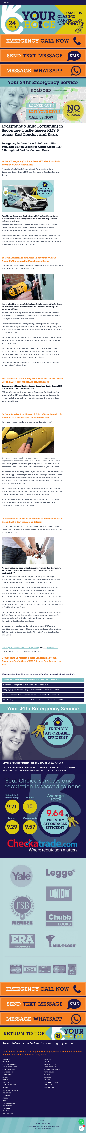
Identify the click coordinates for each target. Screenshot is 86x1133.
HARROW (6, 1082)
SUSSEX (5, 1100)
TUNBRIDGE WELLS (9, 1103)
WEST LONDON (8, 1113)
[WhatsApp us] (81, 1122)
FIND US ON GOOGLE (43, 1123)
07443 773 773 (52, 648)
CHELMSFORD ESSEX (10, 1067)
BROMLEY (6, 1062)
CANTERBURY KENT (9, 1064)
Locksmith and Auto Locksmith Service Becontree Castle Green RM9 (43, 680)
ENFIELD (5, 1077)
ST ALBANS (6, 1095)
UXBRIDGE (6, 1108)
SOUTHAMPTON (49, 1087)
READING (47, 1074)
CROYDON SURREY (9, 1069)
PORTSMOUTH (49, 1072)
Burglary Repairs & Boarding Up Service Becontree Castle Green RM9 (43, 690)
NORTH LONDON (50, 1067)
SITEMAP (43, 1120)
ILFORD (5, 1087)
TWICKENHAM (7, 1105)
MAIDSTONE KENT (50, 1064)
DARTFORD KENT (8, 1072)
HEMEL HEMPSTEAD (9, 1084)
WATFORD (6, 1110)
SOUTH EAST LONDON (51, 1082)
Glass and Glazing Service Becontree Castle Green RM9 (43, 685)
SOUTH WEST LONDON (10, 1090)
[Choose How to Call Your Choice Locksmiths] (43, 41)
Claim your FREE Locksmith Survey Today (20, 648)
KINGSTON (47, 1059)
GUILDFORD (7, 1079)
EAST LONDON (8, 1074)
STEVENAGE (7, 1093)
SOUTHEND (48, 1084)
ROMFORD (47, 1077)
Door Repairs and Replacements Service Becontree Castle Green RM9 (43, 695)
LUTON (46, 1062)
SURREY (5, 1098)
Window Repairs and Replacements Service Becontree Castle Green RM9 (43, 700)
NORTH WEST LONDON (52, 1069)
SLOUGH (47, 1079)
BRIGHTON (6, 1059)
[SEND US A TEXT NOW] (43, 55)
